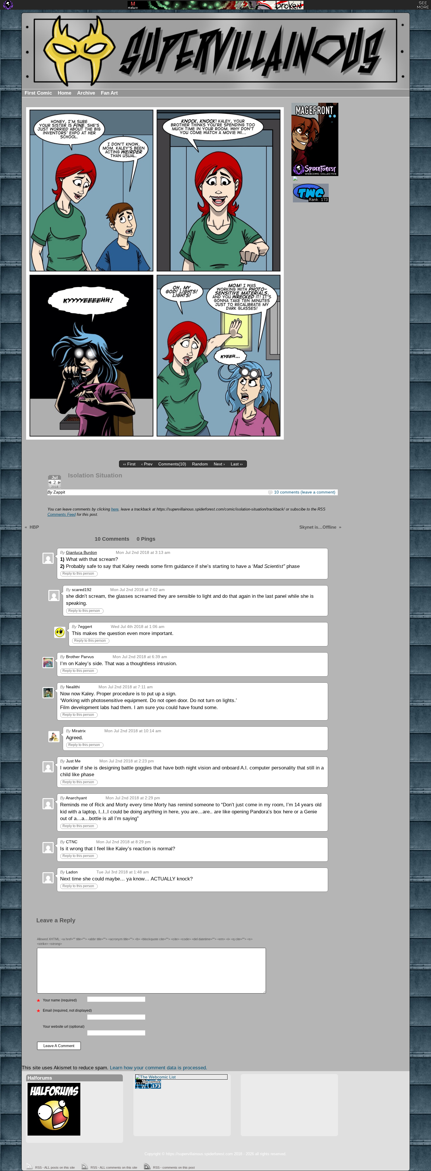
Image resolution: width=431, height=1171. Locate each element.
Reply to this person (78, 573)
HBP (34, 527)
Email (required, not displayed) (67, 1010)
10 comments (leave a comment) (304, 492)
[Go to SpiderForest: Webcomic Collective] (314, 170)
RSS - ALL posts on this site (55, 1167)
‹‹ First (129, 464)
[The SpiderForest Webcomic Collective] (8, 5)
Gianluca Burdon (81, 552)
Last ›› (237, 464)
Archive (86, 93)
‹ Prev (146, 464)
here (114, 509)
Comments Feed (61, 515)
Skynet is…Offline (317, 527)
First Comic (38, 93)
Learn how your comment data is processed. (158, 1068)
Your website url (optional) (63, 1027)
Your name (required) (60, 1000)
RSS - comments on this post (174, 1167)
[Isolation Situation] (155, 273)
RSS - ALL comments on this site (114, 1167)
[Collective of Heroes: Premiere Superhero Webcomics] (314, 178)
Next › (219, 464)
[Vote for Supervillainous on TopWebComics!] (314, 193)
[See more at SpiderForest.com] (423, 5)
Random (200, 464)
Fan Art (109, 93)
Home (64, 93)
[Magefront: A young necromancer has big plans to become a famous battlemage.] (314, 133)
